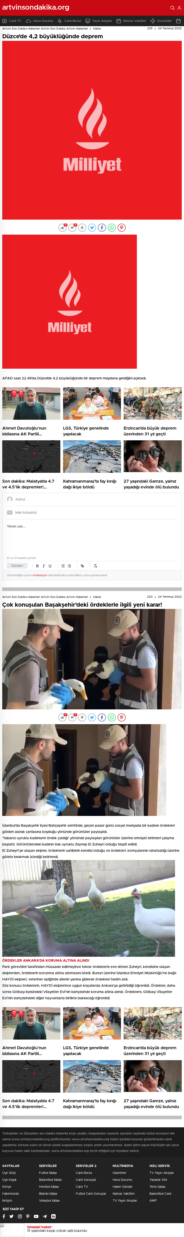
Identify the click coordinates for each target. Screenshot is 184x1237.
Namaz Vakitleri (134, 21)
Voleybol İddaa (49, 1200)
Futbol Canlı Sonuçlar (91, 1193)
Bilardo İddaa (48, 1193)
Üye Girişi (9, 1173)
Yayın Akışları (102, 21)
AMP (153, 1200)
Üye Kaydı (9, 1179)
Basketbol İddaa (50, 1179)
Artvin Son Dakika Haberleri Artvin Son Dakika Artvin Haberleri (45, 28)
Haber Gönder (123, 1186)
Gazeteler (119, 1173)
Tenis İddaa (157, 1186)
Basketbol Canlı (160, 1193)
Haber (97, 28)
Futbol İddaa (48, 1173)
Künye (6, 1186)
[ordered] (63, 566)
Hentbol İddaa (49, 1186)
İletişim (7, 1200)
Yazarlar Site (158, 1179)
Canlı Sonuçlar (86, 1179)
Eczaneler (165, 21)
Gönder (17, 565)
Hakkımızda (10, 1193)
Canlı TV (15, 21)
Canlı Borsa (72, 21)
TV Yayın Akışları (125, 1200)
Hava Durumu (43, 21)
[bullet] (69, 566)
